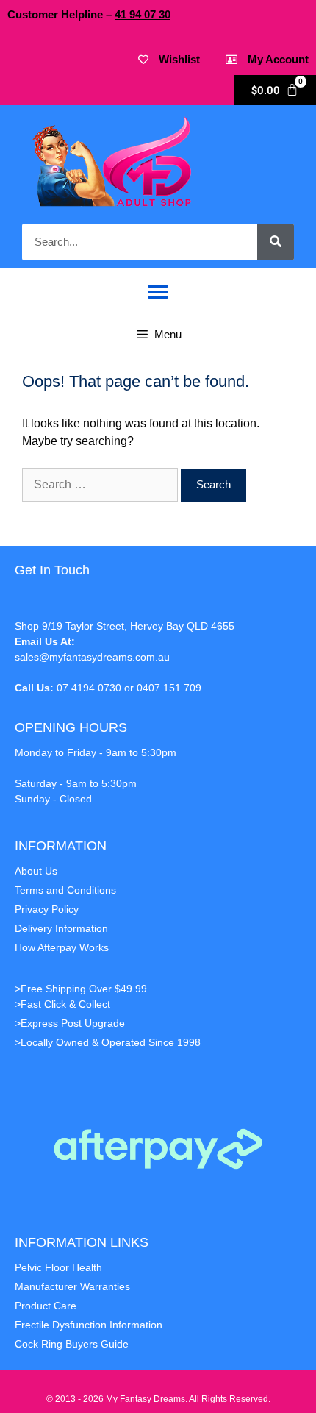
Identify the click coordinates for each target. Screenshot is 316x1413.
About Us (36, 871)
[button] (158, 292)
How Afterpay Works (62, 947)
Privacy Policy (47, 909)
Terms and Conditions (65, 890)
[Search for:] (101, 484)
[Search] (275, 242)
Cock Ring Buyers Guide (72, 1344)
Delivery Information (61, 928)
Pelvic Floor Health (58, 1267)
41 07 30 (142, 14)
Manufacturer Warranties (72, 1286)
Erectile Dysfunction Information (88, 1325)
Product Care (45, 1305)
